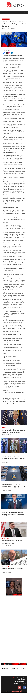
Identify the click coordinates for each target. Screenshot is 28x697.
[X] (7, 53)
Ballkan (4, 427)
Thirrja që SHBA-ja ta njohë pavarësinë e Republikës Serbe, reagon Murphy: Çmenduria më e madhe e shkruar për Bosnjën (14, 417)
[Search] (24, 12)
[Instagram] (9, 53)
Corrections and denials (14, 691)
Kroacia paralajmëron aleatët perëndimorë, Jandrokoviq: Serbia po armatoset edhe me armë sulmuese (14, 501)
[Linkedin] (12, 53)
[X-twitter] (19, 687)
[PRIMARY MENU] (2, 12)
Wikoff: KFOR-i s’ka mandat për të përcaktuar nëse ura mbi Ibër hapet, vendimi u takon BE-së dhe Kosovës (14, 445)
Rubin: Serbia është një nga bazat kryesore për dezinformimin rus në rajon (13, 392)
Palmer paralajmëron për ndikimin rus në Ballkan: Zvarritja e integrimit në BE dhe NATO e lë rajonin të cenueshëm (14, 529)
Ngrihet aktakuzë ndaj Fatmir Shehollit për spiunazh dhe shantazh (14, 557)
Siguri (8, 538)
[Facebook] (4, 53)
